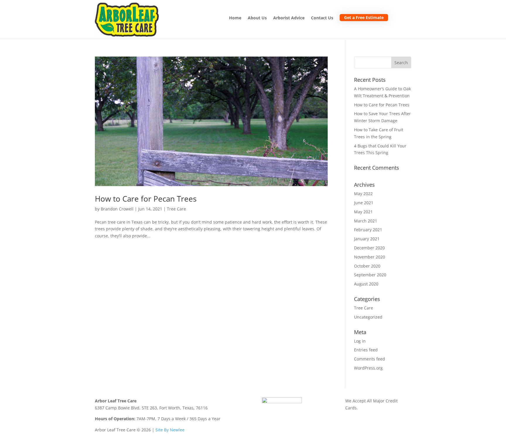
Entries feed (366, 350)
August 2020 (366, 284)
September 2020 (370, 275)
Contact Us (322, 18)
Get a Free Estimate (364, 17)
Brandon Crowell (117, 209)
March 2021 (365, 221)
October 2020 (367, 266)
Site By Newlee (169, 430)
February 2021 (368, 229)
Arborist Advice (289, 18)
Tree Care (176, 209)
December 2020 (369, 248)
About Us (257, 18)
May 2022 (363, 193)
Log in (360, 341)
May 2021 (363, 212)
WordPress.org (368, 368)
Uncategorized (368, 317)
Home (235, 18)
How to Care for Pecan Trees (145, 198)
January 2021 (367, 238)
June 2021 (363, 202)
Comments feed (369, 359)
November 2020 (369, 257)
